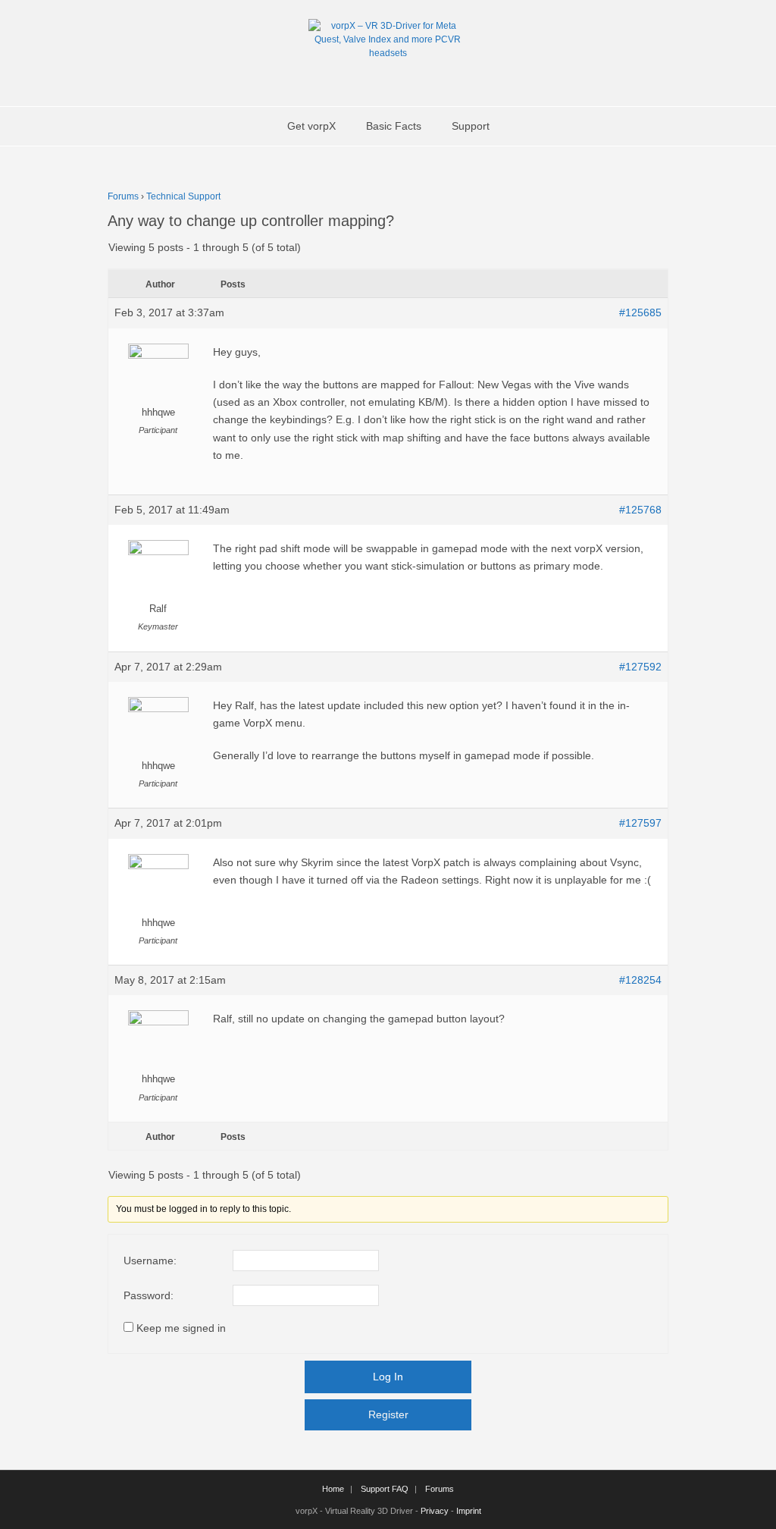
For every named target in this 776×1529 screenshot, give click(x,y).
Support (471, 126)
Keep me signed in (181, 1328)
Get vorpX (311, 126)
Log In (388, 1376)
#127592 (640, 667)
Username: (150, 1260)
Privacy (435, 1510)
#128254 (640, 980)
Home (333, 1488)
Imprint (468, 1510)
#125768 (640, 510)
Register (388, 1414)
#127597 (640, 823)
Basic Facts (393, 126)
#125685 (640, 312)
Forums (123, 196)
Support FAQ (384, 1488)
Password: (149, 1295)
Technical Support (183, 196)
